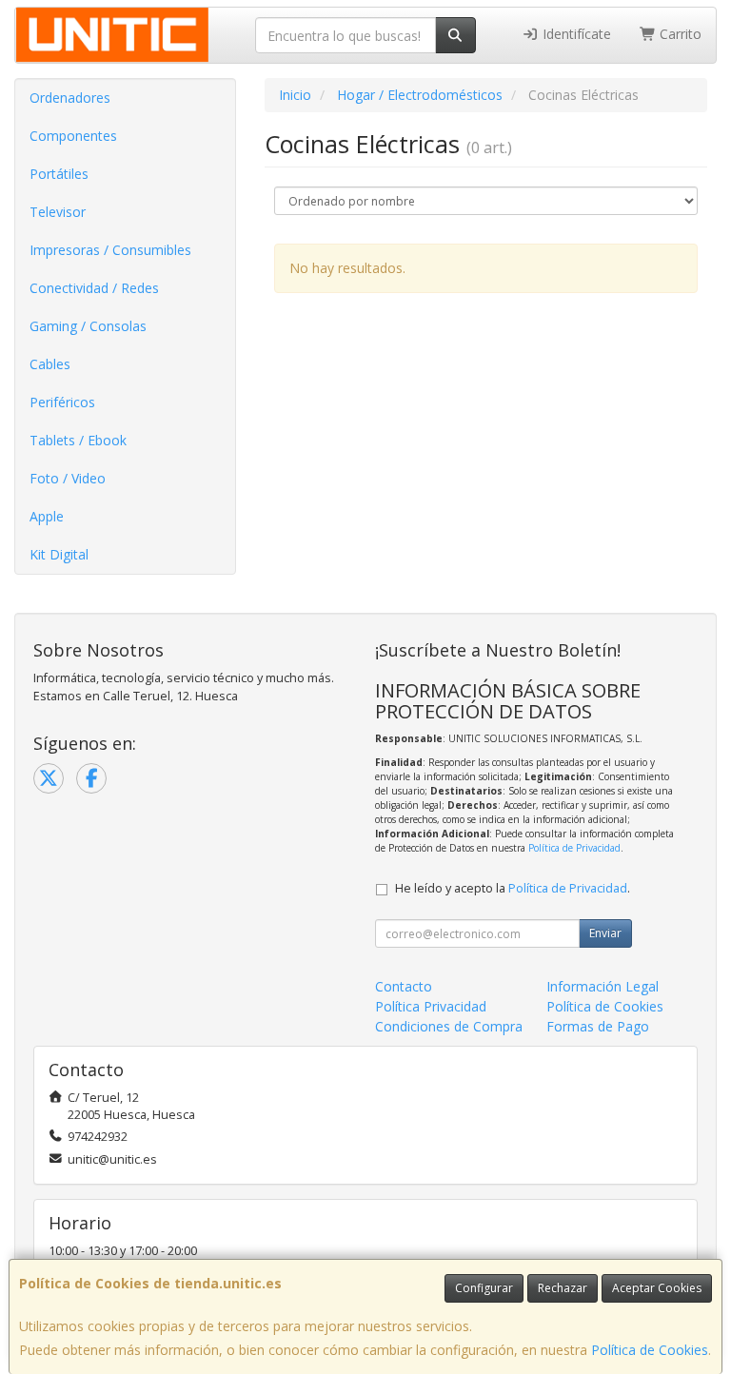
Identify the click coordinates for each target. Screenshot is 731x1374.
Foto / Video (68, 478)
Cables (50, 364)
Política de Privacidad (574, 847)
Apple (47, 516)
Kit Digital (59, 554)
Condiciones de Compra (449, 1026)
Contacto (403, 986)
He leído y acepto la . (512, 888)
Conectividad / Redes (94, 288)
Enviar (605, 933)
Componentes (73, 136)
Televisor (58, 212)
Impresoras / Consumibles (110, 250)
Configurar (484, 1288)
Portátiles (59, 174)
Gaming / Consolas (88, 326)
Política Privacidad (430, 1006)
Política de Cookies (649, 1350)
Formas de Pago (597, 1026)
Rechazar (562, 1288)
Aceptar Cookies (656, 1288)
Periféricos (62, 402)
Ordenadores (70, 97)
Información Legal (602, 986)
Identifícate (575, 34)
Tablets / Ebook (78, 440)
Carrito (678, 34)
